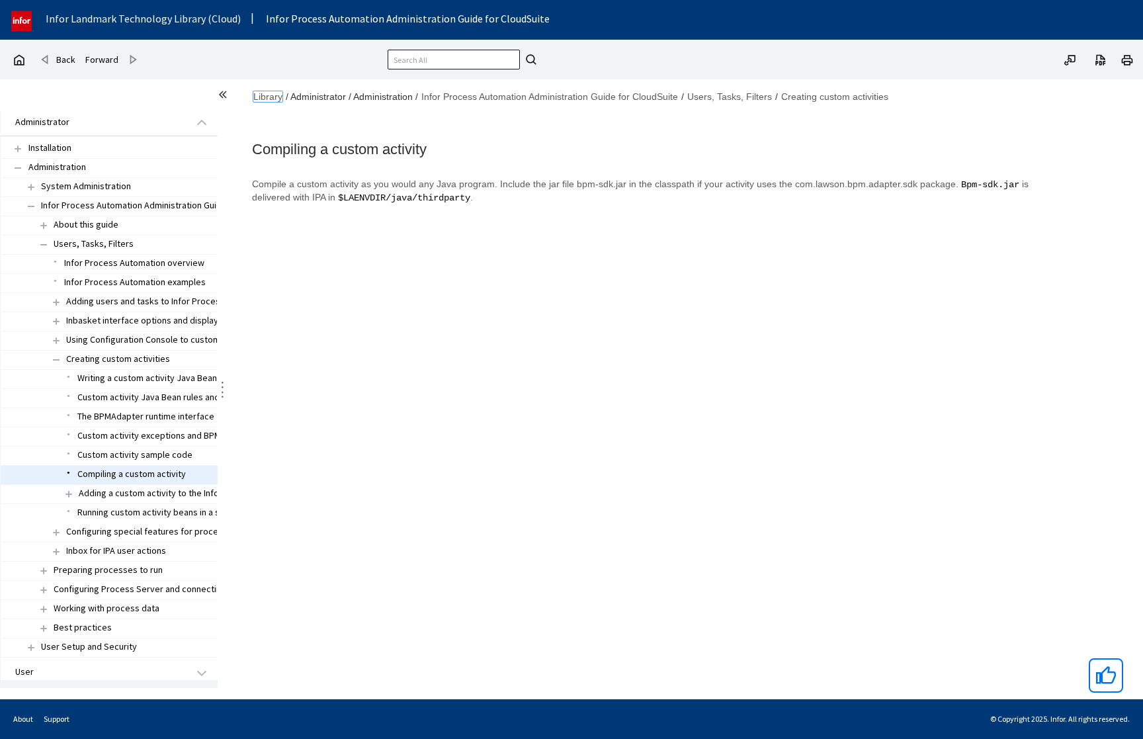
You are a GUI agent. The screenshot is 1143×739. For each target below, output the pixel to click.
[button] (94, 123)
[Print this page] (1127, 59)
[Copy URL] (1070, 59)
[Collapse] (18, 167)
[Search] (529, 59)
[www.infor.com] (22, 19)
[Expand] (18, 148)
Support (56, 719)
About (23, 719)
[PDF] (1101, 59)
